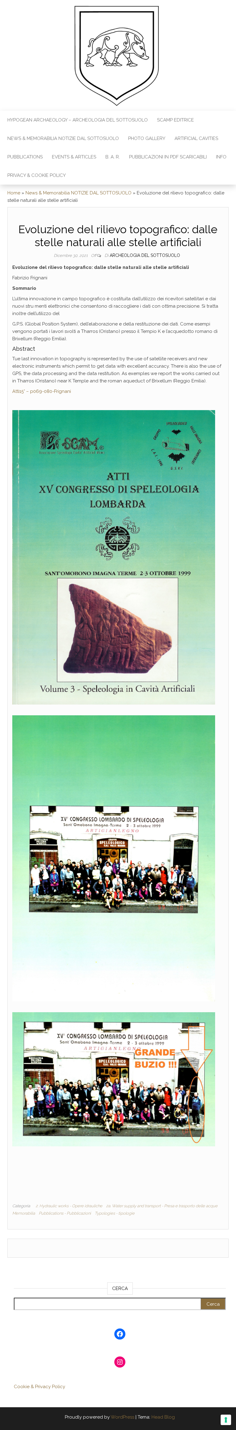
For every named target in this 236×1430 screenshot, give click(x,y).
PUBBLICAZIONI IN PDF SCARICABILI (168, 157)
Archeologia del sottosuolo (145, 255)
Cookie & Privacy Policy (39, 1386)
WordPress (122, 1417)
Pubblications (25, 157)
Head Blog (163, 1417)
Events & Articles (74, 157)
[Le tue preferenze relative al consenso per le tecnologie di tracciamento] (226, 1420)
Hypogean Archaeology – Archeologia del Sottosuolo (77, 120)
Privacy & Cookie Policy (36, 175)
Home (13, 193)
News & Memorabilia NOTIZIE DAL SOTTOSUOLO (63, 138)
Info (221, 157)
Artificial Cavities (196, 138)
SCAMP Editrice (175, 120)
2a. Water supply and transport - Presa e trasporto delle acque (162, 1206)
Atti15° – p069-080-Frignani (41, 391)
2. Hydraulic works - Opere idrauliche (69, 1206)
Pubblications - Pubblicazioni (65, 1213)
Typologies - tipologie (115, 1213)
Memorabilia (23, 1213)
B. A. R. (112, 157)
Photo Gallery (146, 138)
